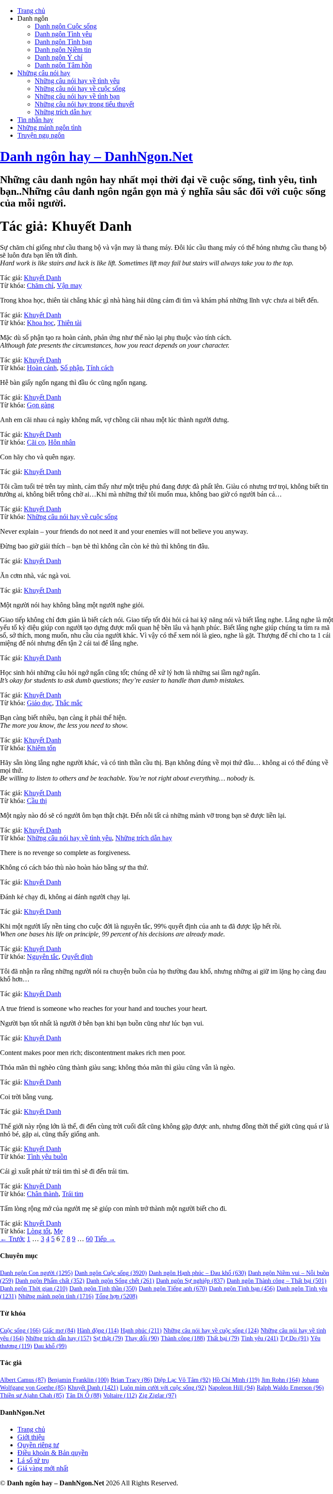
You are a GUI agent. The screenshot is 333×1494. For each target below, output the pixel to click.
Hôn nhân (61, 442)
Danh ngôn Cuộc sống (66, 26)
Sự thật (108, 1338)
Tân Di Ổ (83, 1395)
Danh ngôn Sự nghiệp (190, 1281)
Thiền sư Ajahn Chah (32, 1395)
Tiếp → (105, 1238)
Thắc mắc (69, 703)
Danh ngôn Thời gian (34, 1288)
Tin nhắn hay (35, 119)
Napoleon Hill (231, 1387)
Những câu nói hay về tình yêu (77, 80)
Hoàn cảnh (42, 367)
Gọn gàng (40, 405)
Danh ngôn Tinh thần (103, 1288)
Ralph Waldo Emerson (290, 1387)
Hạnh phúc (141, 1330)
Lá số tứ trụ (33, 1460)
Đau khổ (50, 1346)
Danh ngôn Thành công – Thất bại (276, 1281)
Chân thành (43, 1193)
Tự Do (294, 1338)
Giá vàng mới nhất (42, 1468)
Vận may (69, 285)
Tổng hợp (116, 1296)
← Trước (12, 1238)
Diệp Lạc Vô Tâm (182, 1380)
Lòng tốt (38, 1231)
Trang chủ (31, 10)
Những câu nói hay (43, 73)
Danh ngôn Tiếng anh (173, 1288)
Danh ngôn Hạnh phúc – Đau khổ (197, 1273)
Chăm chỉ (40, 285)
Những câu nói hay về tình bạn (77, 96)
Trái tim (72, 1193)
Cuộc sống (20, 1330)
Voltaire (120, 1395)
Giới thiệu (31, 1437)
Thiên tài (69, 322)
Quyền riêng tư (38, 1445)
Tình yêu (259, 1338)
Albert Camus (23, 1380)
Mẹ (58, 1231)
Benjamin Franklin (78, 1380)
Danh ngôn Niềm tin (63, 49)
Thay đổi (142, 1338)
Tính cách (100, 367)
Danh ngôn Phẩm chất (50, 1281)
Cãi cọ (36, 442)
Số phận (71, 367)
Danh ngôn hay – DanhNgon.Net (96, 156)
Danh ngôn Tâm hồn (63, 65)
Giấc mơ (58, 1330)
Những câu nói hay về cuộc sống (80, 88)
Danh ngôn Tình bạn (63, 41)
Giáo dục (39, 703)
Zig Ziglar (157, 1395)
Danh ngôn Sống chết (120, 1281)
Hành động (98, 1330)
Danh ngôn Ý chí (58, 57)
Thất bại (223, 1338)
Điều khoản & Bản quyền (52, 1452)
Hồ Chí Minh (236, 1380)
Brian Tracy (131, 1380)
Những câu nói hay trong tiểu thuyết (84, 104)
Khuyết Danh (42, 277)
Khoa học (40, 322)
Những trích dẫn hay (63, 112)
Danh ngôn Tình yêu (63, 34)
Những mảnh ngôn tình (49, 127)
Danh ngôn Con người (36, 1273)
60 (89, 1238)
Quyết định (77, 956)
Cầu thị (37, 800)
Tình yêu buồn (47, 1156)
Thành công (183, 1338)
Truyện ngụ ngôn (41, 135)
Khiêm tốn (41, 748)
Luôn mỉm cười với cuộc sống (163, 1387)
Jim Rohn (280, 1380)
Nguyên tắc (43, 956)
